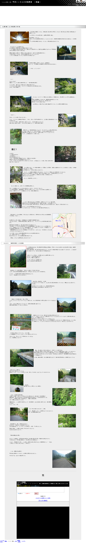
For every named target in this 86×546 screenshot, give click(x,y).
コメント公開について (35, 485)
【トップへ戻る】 (43, 500)
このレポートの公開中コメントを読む (43, 498)
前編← (6, 541)
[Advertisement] (43, 16)
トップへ (23, 541)
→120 (15, 541)
